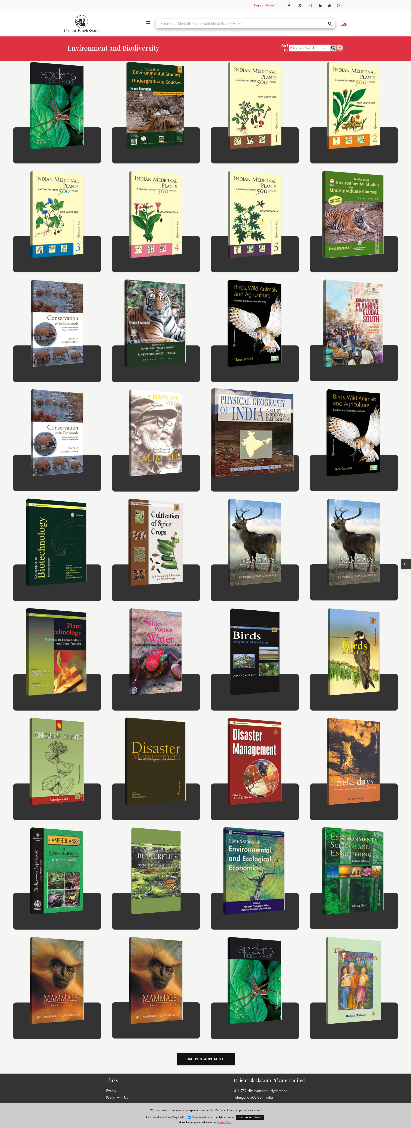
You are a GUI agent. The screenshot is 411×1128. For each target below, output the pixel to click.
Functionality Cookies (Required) (165, 1117)
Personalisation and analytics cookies (212, 1117)
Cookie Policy (224, 1122)
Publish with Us (117, 1097)
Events (111, 1090)
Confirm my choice (250, 1117)
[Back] (406, 564)
